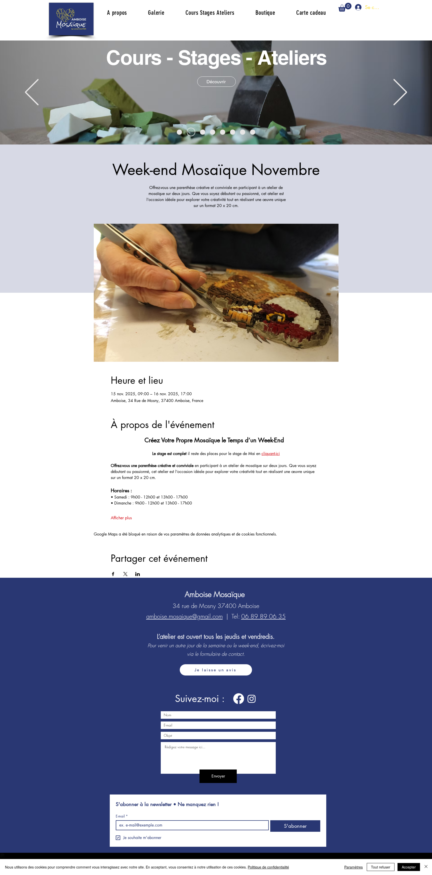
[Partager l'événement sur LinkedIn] (137, 574)
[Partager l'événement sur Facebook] (113, 574)
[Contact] (252, 132)
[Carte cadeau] (202, 132)
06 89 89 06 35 (263, 616)
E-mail (122, 816)
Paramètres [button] (353, 867)
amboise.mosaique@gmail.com (184, 616)
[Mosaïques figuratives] (212, 132)
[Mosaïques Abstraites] (179, 132)
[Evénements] (222, 132)
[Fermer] (426, 867)
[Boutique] (232, 132)
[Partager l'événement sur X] (125, 574)
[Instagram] (251, 698)
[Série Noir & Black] (242, 132)
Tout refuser (380, 867)
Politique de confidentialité (268, 867)
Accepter (409, 867)
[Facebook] (238, 698)
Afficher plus (121, 517)
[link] (345, 7)
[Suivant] (400, 92)
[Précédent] (31, 92)
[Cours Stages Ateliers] (191, 132)
